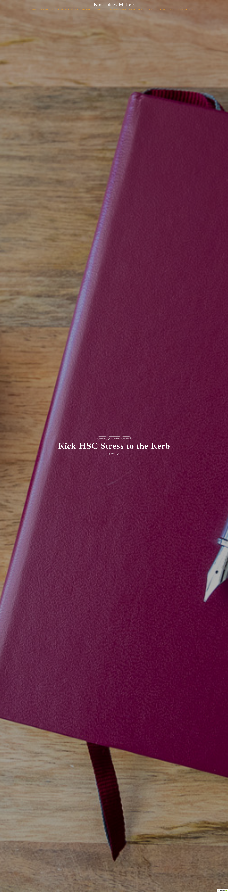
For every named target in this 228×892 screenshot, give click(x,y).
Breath (102, 438)
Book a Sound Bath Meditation (127, 10)
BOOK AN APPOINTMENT (182, 10)
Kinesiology (48, 10)
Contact (162, 10)
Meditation (100, 10)
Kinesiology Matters (114, 4)
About (150, 10)
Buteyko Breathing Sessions (74, 10)
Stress (126, 438)
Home (35, 10)
